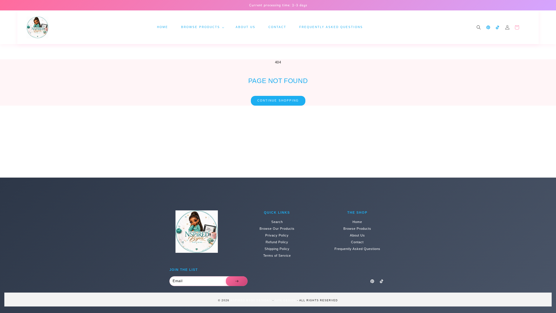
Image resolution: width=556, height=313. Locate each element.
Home (357, 222)
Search (277, 222)
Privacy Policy (277, 235)
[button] (478, 27)
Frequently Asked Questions (357, 249)
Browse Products (357, 228)
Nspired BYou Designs (250, 300)
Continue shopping (278, 100)
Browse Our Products (277, 228)
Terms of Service (277, 255)
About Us (357, 235)
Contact (357, 242)
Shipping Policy (277, 249)
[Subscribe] (237, 281)
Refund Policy (277, 242)
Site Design (285, 300)
